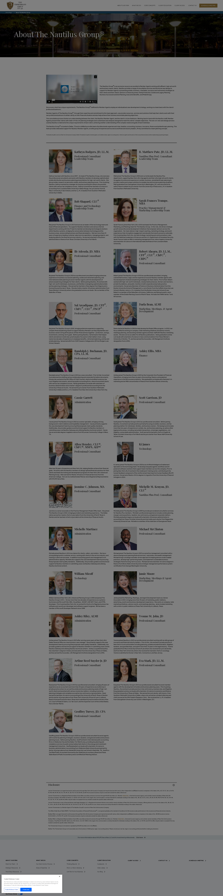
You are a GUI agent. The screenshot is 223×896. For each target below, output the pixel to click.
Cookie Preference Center (11, 889)
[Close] (59, 876)
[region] (31, 884)
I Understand (26, 889)
